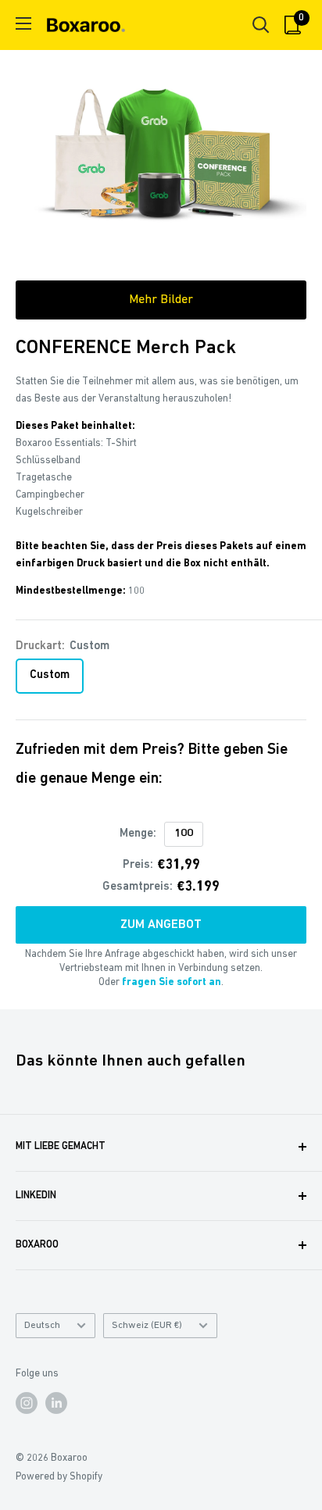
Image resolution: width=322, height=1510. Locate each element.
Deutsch (42, 1325)
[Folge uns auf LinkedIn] (56, 1403)
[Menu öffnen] (23, 23)
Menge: (138, 834)
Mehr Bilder (161, 300)
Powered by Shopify (59, 1477)
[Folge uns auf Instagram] (27, 1403)
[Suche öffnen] (261, 25)
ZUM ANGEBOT (161, 925)
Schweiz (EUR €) (147, 1325)
